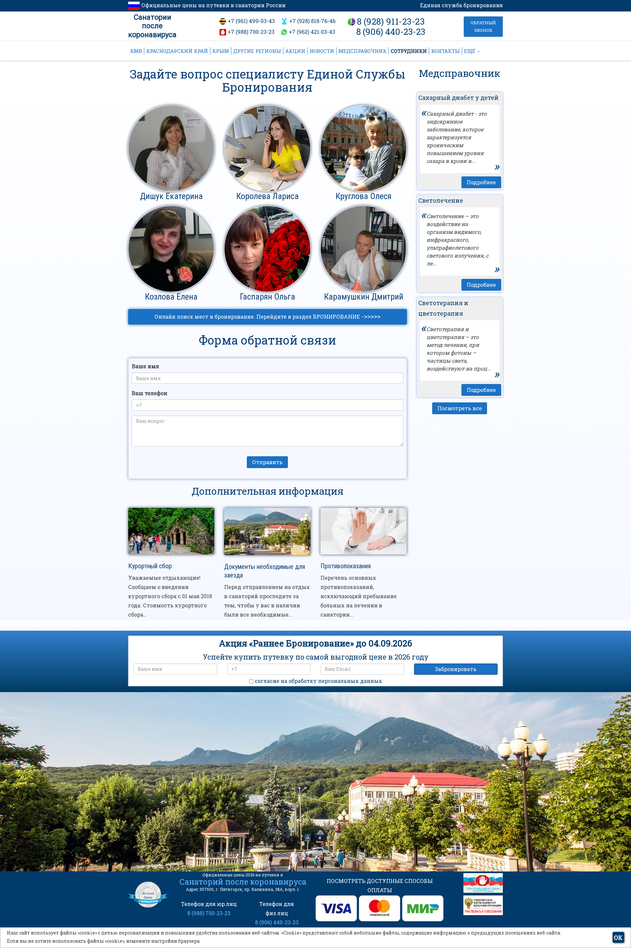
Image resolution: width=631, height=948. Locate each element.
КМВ (136, 51)
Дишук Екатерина (171, 196)
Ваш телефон (149, 393)
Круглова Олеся (363, 196)
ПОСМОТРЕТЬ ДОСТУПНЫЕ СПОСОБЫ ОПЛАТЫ (380, 885)
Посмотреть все (459, 408)
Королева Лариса (267, 196)
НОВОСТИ (322, 51)
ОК (618, 937)
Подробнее (481, 182)
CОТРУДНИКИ (409, 51)
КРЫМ (220, 51)
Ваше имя (145, 366)
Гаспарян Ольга (267, 297)
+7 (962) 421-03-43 (312, 31)
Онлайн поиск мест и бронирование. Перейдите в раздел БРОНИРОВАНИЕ (267, 316)
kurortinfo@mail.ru (236, 815)
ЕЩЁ (470, 51)
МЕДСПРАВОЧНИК (362, 51)
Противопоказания (345, 566)
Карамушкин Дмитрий (363, 297)
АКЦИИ (295, 51)
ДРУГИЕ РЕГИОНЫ (257, 51)
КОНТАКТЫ (445, 51)
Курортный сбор (150, 566)
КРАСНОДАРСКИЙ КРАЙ (177, 51)
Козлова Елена (171, 297)
